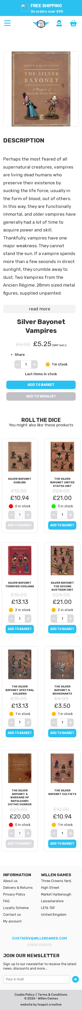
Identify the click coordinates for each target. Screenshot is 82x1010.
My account (12, 921)
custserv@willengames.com (39, 938)
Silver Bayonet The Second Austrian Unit (62, 586)
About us (10, 881)
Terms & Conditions (52, 995)
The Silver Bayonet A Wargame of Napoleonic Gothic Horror (20, 797)
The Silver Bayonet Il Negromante (62, 690)
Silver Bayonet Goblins (19, 480)
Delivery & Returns (18, 888)
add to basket (62, 525)
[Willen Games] (41, 24)
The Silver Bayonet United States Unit (62, 482)
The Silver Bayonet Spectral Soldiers (19, 690)
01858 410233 (39, 945)
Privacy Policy (14, 894)
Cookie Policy (24, 995)
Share (20, 355)
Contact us (12, 915)
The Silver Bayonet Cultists (62, 792)
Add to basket (41, 385)
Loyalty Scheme (16, 908)
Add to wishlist (41, 396)
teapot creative (49, 1004)
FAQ (6, 901)
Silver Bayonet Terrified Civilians (19, 584)
